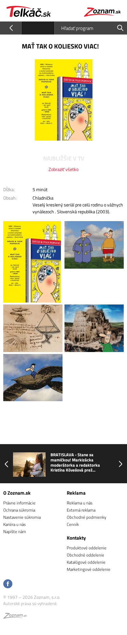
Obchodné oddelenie (85, 555)
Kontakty (76, 538)
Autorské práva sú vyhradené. (30, 603)
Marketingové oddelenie (88, 569)
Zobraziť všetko (63, 169)
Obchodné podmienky (86, 517)
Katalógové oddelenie (86, 562)
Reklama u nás (79, 503)
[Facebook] (7, 584)
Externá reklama (81, 510)
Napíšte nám (14, 531)
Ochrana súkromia (19, 510)
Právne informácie (19, 503)
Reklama (76, 493)
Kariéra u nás (14, 524)
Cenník (73, 524)
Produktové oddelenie (86, 547)
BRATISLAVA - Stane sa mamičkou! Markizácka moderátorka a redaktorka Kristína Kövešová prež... (75, 462)
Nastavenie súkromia (22, 517)
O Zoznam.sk (17, 493)
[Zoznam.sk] (15, 617)
